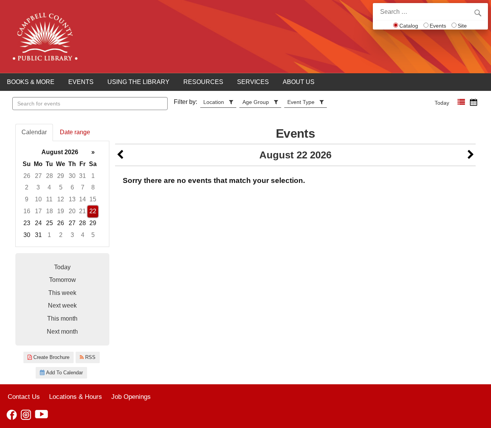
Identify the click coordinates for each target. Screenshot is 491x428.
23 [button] (26, 223)
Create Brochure (50, 357)
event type (301, 102)
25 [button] (49, 223)
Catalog (408, 26)
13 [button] (72, 199)
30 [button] (72, 176)
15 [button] (92, 199)
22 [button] (92, 211)
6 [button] (72, 187)
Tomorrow (62, 280)
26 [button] (26, 176)
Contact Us (24, 396)
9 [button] (26, 199)
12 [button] (60, 199)
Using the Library (138, 82)
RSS (90, 357)
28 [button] (49, 176)
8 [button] (93, 187)
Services (253, 82)
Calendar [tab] (34, 132)
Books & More (30, 82)
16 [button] (26, 211)
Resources (203, 82)
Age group (255, 102)
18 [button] (49, 211)
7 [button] (82, 187)
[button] (461, 102)
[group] (62, 194)
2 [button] (26, 187)
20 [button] (72, 211)
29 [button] (60, 176)
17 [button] (38, 211)
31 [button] (82, 176)
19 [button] (60, 211)
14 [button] (82, 199)
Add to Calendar (63, 372)
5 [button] (61, 187)
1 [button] (93, 176)
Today (442, 103)
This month (62, 318)
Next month (62, 331)
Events (438, 26)
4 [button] (49, 187)
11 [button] (49, 199)
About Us (299, 82)
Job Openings (131, 396)
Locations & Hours (75, 396)
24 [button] (38, 223)
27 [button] (38, 176)
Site (462, 26)
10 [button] (38, 199)
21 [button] (82, 211)
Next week (62, 305)
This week (62, 293)
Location (213, 102)
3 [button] (38, 187)
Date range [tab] (75, 132)
